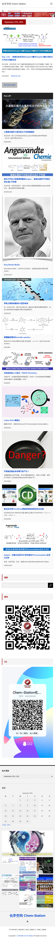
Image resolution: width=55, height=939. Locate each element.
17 (35, 811)
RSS (27, 921)
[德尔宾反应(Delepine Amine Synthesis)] (10, 860)
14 (13, 811)
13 (5, 811)
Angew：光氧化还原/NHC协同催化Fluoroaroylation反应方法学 (27, 556)
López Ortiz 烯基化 (12, 420)
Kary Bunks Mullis (12, 265)
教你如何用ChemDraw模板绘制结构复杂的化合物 (24, 509)
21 (13, 816)
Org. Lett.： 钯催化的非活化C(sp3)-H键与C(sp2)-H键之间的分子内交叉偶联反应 (27, 58)
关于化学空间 (13, 929)
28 (13, 821)
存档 (26, 929)
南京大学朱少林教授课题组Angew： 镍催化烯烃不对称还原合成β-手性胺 (27, 180)
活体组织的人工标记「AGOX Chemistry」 (21, 373)
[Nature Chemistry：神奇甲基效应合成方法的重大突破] (27, 865)
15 (20, 811)
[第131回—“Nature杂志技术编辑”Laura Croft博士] (45, 900)
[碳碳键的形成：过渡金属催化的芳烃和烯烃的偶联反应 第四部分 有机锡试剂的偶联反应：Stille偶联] (27, 900)
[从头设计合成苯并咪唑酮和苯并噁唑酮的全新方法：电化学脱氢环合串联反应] (27, 843)
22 (20, 816)
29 (20, 821)
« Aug (4, 825)
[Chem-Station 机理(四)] (27, 882)
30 (27, 821)
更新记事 (21, 929)
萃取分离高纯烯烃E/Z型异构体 (16, 303)
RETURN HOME (9, 85)
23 (27, 816)
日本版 (38, 929)
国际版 (44, 929)
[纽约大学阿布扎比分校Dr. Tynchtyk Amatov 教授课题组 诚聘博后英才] (45, 882)
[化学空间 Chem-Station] (14, 4)
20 (5, 816)
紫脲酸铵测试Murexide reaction (17, 337)
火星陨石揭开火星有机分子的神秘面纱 (19, 132)
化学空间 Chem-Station (27, 916)
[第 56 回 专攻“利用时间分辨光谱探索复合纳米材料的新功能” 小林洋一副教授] (45, 865)
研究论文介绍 (15, 76)
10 (35, 805)
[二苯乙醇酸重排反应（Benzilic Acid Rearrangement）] (10, 894)
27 (5, 821)
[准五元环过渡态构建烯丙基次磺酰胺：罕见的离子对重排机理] (10, 882)
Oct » (9, 825)
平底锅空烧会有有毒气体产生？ (16, 471)
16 (27, 811)
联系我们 (32, 929)
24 (35, 816)
